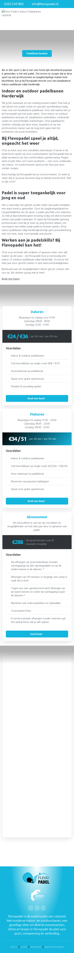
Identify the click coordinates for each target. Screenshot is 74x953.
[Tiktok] (43, 908)
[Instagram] (37, 908)
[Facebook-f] (30, 908)
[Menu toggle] (70, 19)
